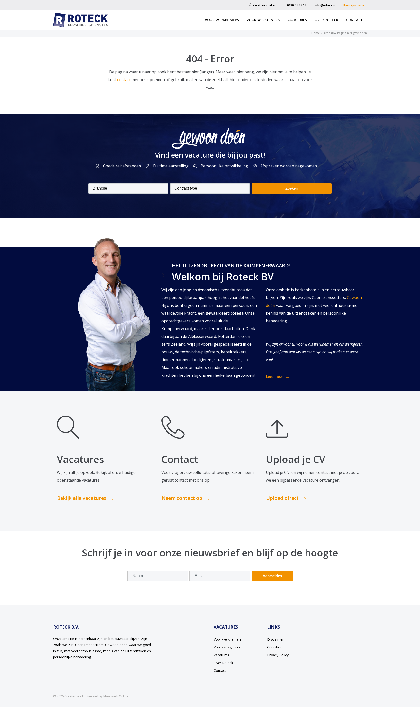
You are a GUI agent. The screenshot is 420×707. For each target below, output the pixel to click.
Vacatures (297, 19)
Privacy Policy (278, 655)
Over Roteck (326, 19)
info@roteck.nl (325, 5)
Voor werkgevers (263, 19)
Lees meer (274, 376)
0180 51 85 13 (296, 5)
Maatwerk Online (116, 696)
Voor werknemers (222, 19)
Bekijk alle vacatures (81, 498)
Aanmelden (272, 576)
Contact (354, 19)
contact (124, 79)
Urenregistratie (353, 5)
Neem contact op (182, 498)
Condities (274, 647)
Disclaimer (275, 639)
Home (315, 33)
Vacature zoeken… (265, 5)
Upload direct (282, 498)
